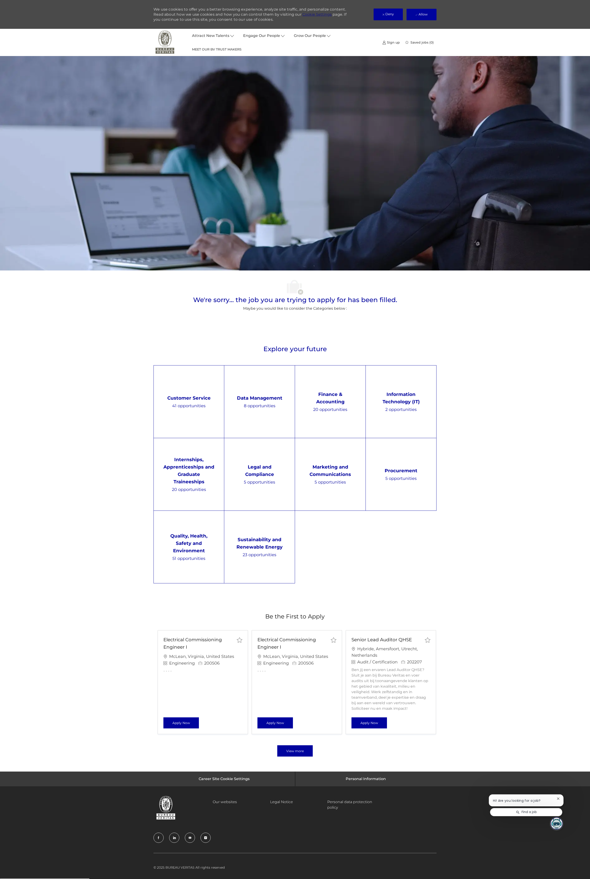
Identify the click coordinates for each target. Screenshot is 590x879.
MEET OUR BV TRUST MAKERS (217, 49)
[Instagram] (206, 838)
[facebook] (158, 838)
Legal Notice (281, 802)
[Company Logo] (165, 42)
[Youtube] (190, 838)
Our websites (225, 802)
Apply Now (185, 723)
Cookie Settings (317, 14)
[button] (295, 751)
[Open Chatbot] (557, 823)
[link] (391, 42)
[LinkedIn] (174, 838)
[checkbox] (239, 640)
